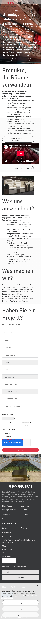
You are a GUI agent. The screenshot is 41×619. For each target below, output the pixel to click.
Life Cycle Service (9, 523)
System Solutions (8, 514)
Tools (35, 3)
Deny (20, 609)
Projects (5, 519)
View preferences (20, 615)
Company (5, 528)
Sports (23, 523)
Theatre (24, 528)
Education (25, 514)
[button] (38, 586)
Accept (20, 603)
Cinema (24, 510)
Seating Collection (9, 510)
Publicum (24, 519)
